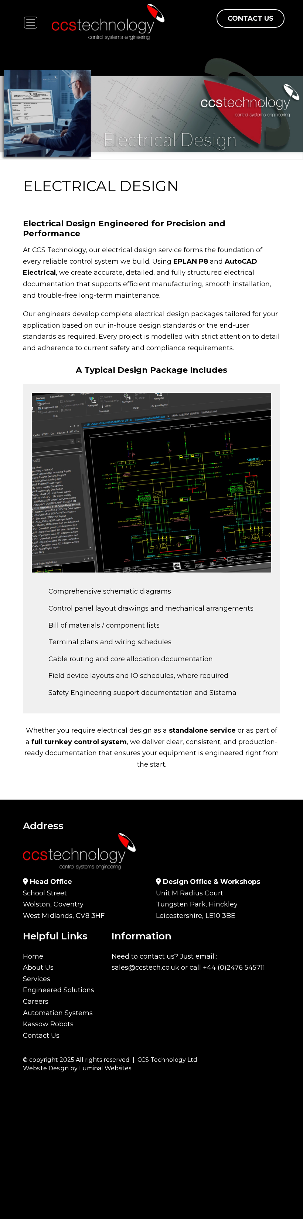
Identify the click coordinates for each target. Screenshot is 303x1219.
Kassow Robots (48, 1024)
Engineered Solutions (58, 990)
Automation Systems (58, 1013)
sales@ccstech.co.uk (145, 967)
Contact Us (250, 18)
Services (36, 979)
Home (33, 956)
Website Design (46, 1068)
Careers (35, 1001)
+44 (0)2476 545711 (234, 967)
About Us (38, 967)
